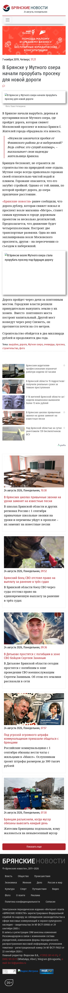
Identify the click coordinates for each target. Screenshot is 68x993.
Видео (55, 888)
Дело (39, 882)
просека (60, 344)
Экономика (11, 882)
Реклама (35, 895)
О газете (20, 895)
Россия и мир (55, 882)
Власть (8, 876)
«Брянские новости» (16, 201)
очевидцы (49, 344)
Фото (7, 895)
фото (22, 348)
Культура (10, 888)
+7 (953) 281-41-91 (48, 955)
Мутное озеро (35, 344)
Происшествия (42, 876)
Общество (23, 876)
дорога (23, 344)
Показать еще (34, 846)
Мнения (27, 882)
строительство (10, 348)
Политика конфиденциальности (22, 901)
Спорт (23, 888)
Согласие (50, 901)
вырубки (14, 344)
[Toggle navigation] (7, 20)
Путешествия (39, 888)
